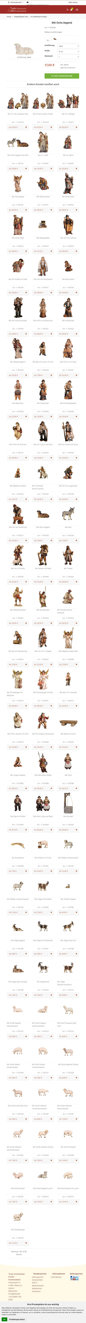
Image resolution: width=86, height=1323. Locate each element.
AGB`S (34, 1283)
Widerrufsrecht (38, 1286)
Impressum (36, 1291)
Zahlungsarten (37, 1277)
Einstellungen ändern (17, 1319)
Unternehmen (56, 1277)
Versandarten (37, 1280)
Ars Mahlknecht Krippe (39, 16)
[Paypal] (74, 1278)
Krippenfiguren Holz (21, 16)
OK (4, 1319)
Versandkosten (69, 68)
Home (9, 16)
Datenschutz (37, 1288)
